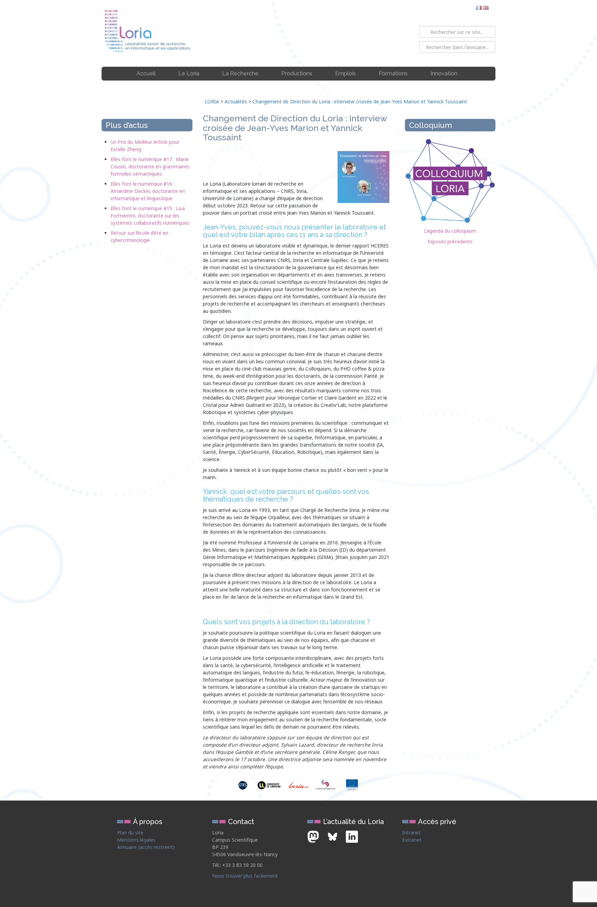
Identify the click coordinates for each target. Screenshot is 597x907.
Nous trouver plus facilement (245, 875)
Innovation (443, 73)
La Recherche (240, 73)
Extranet (411, 839)
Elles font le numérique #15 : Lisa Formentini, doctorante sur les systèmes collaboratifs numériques (150, 215)
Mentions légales (136, 839)
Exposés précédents (450, 241)
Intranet (411, 832)
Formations (393, 73)
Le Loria (188, 73)
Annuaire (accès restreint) (146, 847)
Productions (296, 73)
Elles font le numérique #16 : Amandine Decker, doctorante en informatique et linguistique (148, 191)
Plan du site (130, 832)
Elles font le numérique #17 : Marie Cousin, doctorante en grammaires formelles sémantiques (150, 166)
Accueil (145, 73)
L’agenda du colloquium (450, 230)
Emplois (345, 73)
